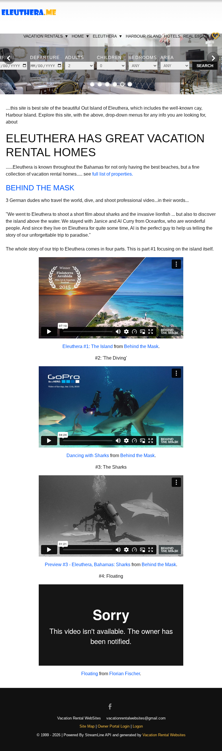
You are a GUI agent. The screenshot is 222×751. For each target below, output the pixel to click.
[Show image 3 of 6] (107, 84)
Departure (45, 57)
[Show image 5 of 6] (122, 84)
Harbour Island (143, 36)
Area (167, 57)
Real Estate (196, 36)
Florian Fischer (124, 673)
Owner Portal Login (114, 726)
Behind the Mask (141, 346)
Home (81, 36)
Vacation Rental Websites (164, 735)
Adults (74, 57)
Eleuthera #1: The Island (87, 346)
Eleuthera (108, 36)
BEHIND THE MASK (40, 187)
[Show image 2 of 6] (99, 84)
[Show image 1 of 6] (92, 84)
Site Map (87, 726)
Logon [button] (138, 726)
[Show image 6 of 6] (129, 84)
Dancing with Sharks (87, 455)
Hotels (172, 36)
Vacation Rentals (46, 36)
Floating (89, 673)
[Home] (29, 20)
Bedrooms (143, 57)
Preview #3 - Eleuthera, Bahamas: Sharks (87, 564)
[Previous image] (9, 58)
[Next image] (213, 58)
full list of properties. (112, 174)
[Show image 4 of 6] (114, 84)
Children (109, 57)
